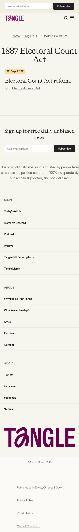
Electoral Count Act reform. (38, 81)
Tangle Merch (12, 268)
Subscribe (63, 6)
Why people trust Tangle (18, 299)
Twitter (8, 375)
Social (9, 363)
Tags (28, 36)
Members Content (15, 223)
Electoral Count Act (26, 88)
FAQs (7, 322)
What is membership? (16, 310)
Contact (9, 344)
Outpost (48, 487)
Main (8, 200)
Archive (8, 245)
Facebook (10, 397)
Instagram (10, 386)
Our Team (9, 333)
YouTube (9, 409)
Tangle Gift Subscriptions (19, 257)
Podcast (9, 234)
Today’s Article (12, 211)
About (9, 287)
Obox (59, 487)
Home (16, 36)
